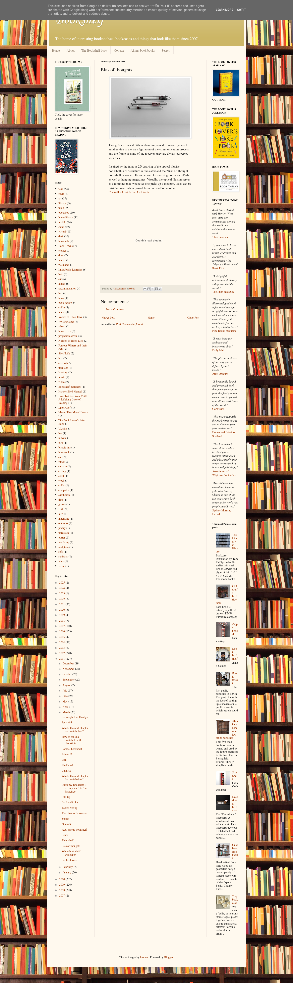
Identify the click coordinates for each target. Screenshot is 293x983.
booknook (64, 452)
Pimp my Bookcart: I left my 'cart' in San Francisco (74, 788)
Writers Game (66, 322)
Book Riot (218, 268)
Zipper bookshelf (235, 629)
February (68, 867)
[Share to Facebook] (156, 289)
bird (60, 442)
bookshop (63, 212)
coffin (61, 307)
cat (60, 279)
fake (60, 189)
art (59, 198)
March (67, 712)
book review (65, 302)
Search (166, 50)
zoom (61, 566)
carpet (61, 461)
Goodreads (218, 409)
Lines (65, 835)
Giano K (66, 824)
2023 (62, 593)
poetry (62, 528)
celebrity (63, 363)
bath (60, 274)
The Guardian (220, 237)
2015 (62, 637)
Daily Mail (218, 350)
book (61, 298)
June (65, 696)
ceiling (62, 471)
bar (60, 433)
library (62, 203)
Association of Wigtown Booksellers (224, 473)
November (69, 669)
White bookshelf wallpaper (71, 852)
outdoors (63, 523)
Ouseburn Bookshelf (235, 851)
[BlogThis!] (149, 289)
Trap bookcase (235, 899)
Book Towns (65, 246)
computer (63, 490)
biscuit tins (64, 447)
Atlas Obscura (220, 374)
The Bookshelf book (94, 50)
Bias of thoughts (71, 846)
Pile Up (66, 797)
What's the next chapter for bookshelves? (75, 729)
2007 (62, 895)
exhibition (64, 495)
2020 (62, 609)
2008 (62, 890)
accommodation (67, 288)
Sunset (65, 818)
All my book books (143, 50)
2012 (62, 653)
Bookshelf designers (69, 386)
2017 (62, 626)
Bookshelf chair (71, 802)
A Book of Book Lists (70, 340)
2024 (62, 588)
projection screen (68, 336)
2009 (62, 884)
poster (61, 537)
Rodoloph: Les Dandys (75, 717)
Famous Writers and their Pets (72, 347)
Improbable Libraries (70, 269)
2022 (62, 599)
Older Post (193, 317)
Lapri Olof (64, 407)
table (61, 208)
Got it (241, 9)
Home (56, 50)
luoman (144, 957)
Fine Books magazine (224, 331)
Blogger (168, 957)
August (67, 685)
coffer (61, 485)
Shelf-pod (67, 765)
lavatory (63, 372)
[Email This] (145, 289)
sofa (60, 551)
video (61, 382)
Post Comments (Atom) (129, 324)
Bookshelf (79, 19)
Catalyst (66, 770)
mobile (62, 222)
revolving (63, 542)
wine (61, 561)
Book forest (235, 678)
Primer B (67, 754)
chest (61, 476)
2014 (62, 642)
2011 (62, 658)
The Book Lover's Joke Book (71, 422)
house (61, 312)
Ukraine (62, 428)
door (61, 255)
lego (60, 514)
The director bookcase (74, 813)
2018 (62, 620)
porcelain (63, 533)
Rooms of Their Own (70, 317)
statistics (63, 556)
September (69, 679)
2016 (62, 631)
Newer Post (108, 317)
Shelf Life (64, 353)
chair (61, 193)
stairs (61, 227)
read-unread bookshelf (74, 829)
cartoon (62, 466)
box (60, 358)
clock (61, 480)
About (71, 50)
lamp (61, 260)
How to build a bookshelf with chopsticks (72, 740)
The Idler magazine (223, 291)
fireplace (63, 368)
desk (60, 236)
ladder (61, 283)
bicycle (62, 438)
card (60, 457)
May (65, 701)
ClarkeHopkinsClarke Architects (129, 192)
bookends (63, 241)
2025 (62, 582)
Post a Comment (115, 309)
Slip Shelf (234, 775)
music (61, 377)
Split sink (67, 722)
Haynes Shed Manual (70, 391)
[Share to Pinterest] (160, 289)
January (67, 872)
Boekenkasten (69, 860)
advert (61, 326)
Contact (119, 50)
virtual (62, 231)
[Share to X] (152, 289)
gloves (62, 504)
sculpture (63, 547)
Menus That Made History (73, 412)
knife (61, 509)
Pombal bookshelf (72, 749)
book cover (64, 331)
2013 (62, 647)
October (67, 674)
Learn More (224, 9)
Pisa (64, 759)
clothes (62, 250)
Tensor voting (69, 808)
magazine (63, 518)
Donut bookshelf (235, 653)
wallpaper (63, 265)
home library (65, 217)
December (69, 663)
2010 (62, 879)
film (60, 499)
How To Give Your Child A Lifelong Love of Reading (72, 399)
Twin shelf (68, 840)
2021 (62, 604)
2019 (62, 615)
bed (60, 293)
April (66, 707)
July (65, 690)
